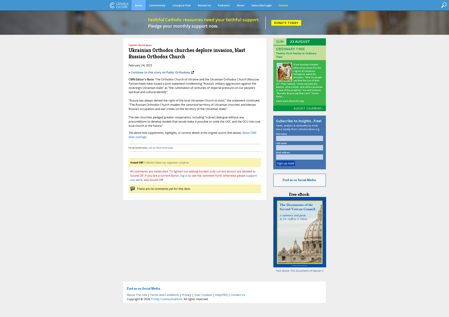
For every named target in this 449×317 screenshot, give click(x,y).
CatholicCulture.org (119, 5)
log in (184, 176)
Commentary (157, 5)
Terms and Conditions (164, 295)
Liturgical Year (182, 5)
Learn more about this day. (290, 101)
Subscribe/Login (262, 5)
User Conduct (203, 295)
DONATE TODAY (286, 23)
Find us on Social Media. (299, 180)
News (138, 5)
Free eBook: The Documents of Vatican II (299, 270)
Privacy (186, 295)
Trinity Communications (166, 299)
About (240, 5)
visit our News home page (160, 148)
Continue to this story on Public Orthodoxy (160, 72)
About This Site (137, 295)
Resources (204, 5)
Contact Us (238, 295)
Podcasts (224, 5)
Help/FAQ (221, 295)
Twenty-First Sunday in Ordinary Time (296, 55)
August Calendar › (308, 108)
